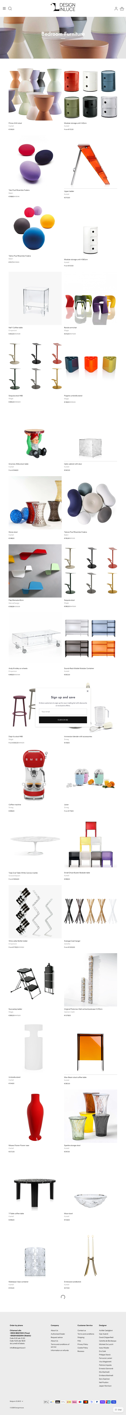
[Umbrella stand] (35, 1048)
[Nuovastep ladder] (35, 979)
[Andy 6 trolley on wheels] (35, 639)
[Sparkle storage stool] (90, 1116)
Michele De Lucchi (106, 1344)
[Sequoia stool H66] (35, 366)
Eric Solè (102, 1351)
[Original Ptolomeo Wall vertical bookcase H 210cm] (90, 979)
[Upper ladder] (90, 162)
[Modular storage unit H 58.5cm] (90, 230)
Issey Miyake (104, 1348)
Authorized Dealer (58, 1334)
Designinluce (19, 1408)
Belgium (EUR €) (15, 1401)
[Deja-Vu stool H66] (35, 707)
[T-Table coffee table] (35, 1184)
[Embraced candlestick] (90, 1252)
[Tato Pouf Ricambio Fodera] (35, 161)
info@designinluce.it (17, 1348)
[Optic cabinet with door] (90, 434)
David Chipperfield (106, 1337)
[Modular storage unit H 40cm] (90, 94)
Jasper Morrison (105, 1386)
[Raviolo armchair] (90, 298)
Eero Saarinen (104, 1379)
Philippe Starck (104, 1355)
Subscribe (63, 720)
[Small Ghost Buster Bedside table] (90, 843)
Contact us (82, 1330)
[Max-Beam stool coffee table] (90, 1048)
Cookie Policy (83, 1348)
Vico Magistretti (105, 1361)
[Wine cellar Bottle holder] (35, 911)
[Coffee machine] (35, 775)
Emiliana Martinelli (106, 1375)
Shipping (81, 1337)
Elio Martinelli (104, 1372)
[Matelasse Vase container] (35, 1252)
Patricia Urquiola (105, 1365)
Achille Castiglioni (106, 1330)
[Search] (10, 8)
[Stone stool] (35, 502)
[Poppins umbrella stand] (90, 366)
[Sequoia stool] (90, 571)
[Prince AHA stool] (35, 94)
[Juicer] (90, 775)
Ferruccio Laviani (105, 1358)
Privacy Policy (83, 1344)
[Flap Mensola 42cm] (35, 571)
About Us (54, 1330)
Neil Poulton (103, 1382)
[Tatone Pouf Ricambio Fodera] (90, 502)
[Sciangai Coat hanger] (90, 911)
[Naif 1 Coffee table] (35, 298)
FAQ (79, 1341)
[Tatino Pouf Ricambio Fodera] (35, 228)
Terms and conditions (86, 1334)
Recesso (81, 1351)
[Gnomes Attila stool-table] (35, 434)
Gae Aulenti (103, 1334)
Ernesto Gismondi (106, 1368)
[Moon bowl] (90, 1184)
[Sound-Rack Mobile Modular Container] (90, 639)
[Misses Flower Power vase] (35, 1116)
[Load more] (63, 1297)
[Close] (87, 691)
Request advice (57, 1337)
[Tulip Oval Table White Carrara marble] (35, 843)
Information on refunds (60, 1350)
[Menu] (4, 8)
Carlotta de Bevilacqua (107, 1341)
